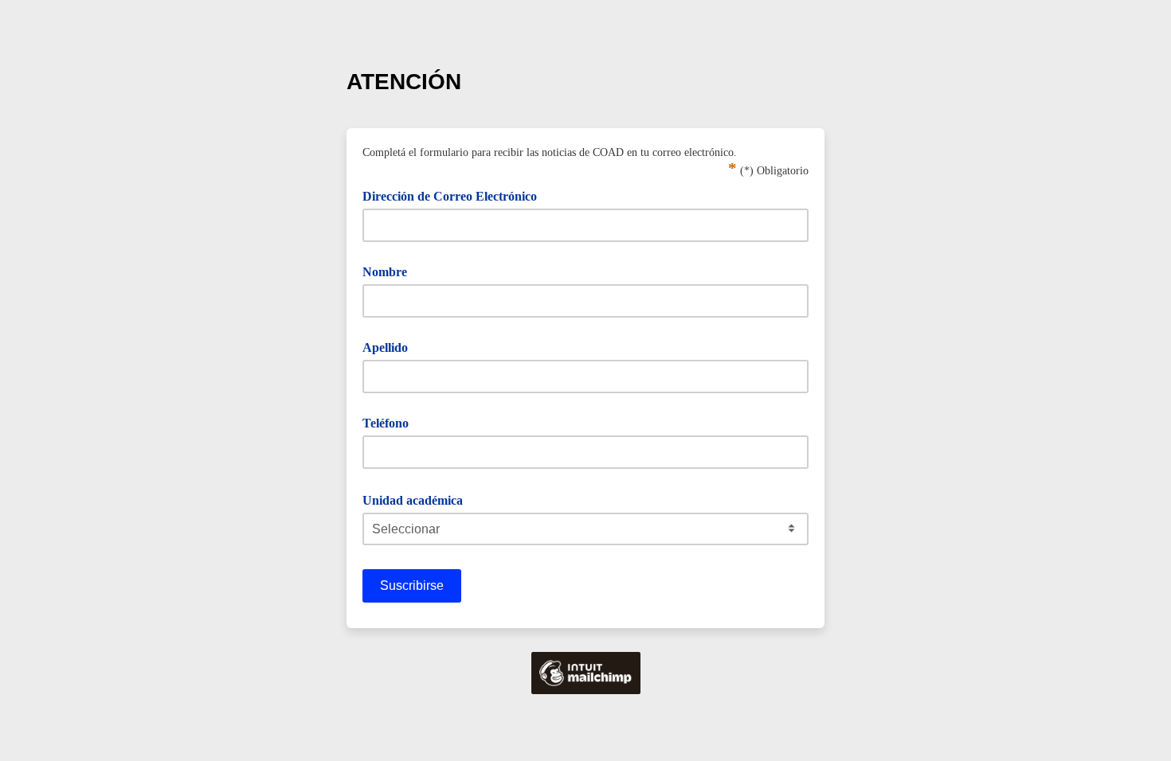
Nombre (384, 272)
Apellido (385, 347)
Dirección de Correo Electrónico (455, 195)
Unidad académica (418, 499)
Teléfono (385, 423)
